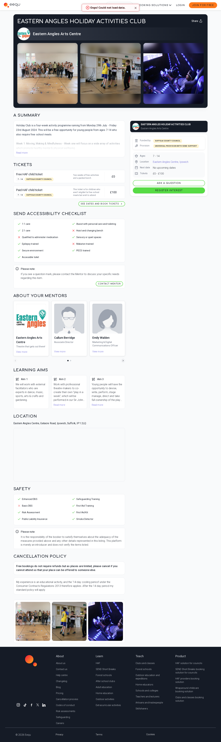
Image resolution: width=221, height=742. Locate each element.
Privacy (59, 734)
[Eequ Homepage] (12, 5)
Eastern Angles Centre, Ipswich (170, 161)
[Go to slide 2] (70, 360)
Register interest (169, 190)
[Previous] (15, 361)
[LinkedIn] (43, 705)
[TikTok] (25, 705)
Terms (99, 734)
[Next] (123, 361)
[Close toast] (135, 8)
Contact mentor (109, 284)
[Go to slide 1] (68, 360)
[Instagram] (18, 704)
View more (21, 352)
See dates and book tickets (100, 204)
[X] (37, 704)
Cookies (150, 734)
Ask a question (169, 183)
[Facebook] (31, 705)
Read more (22, 152)
